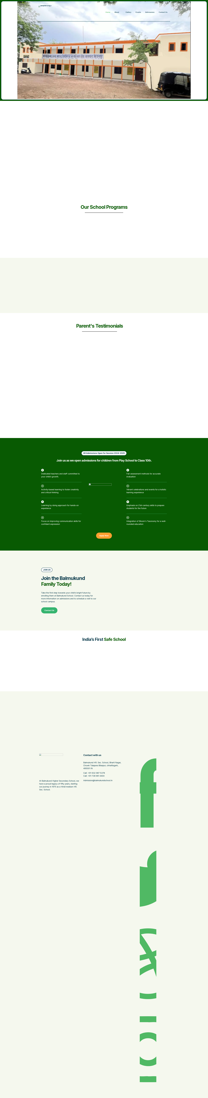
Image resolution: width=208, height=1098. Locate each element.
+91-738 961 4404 (96, 776)
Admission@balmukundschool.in (97, 780)
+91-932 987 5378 (96, 773)
